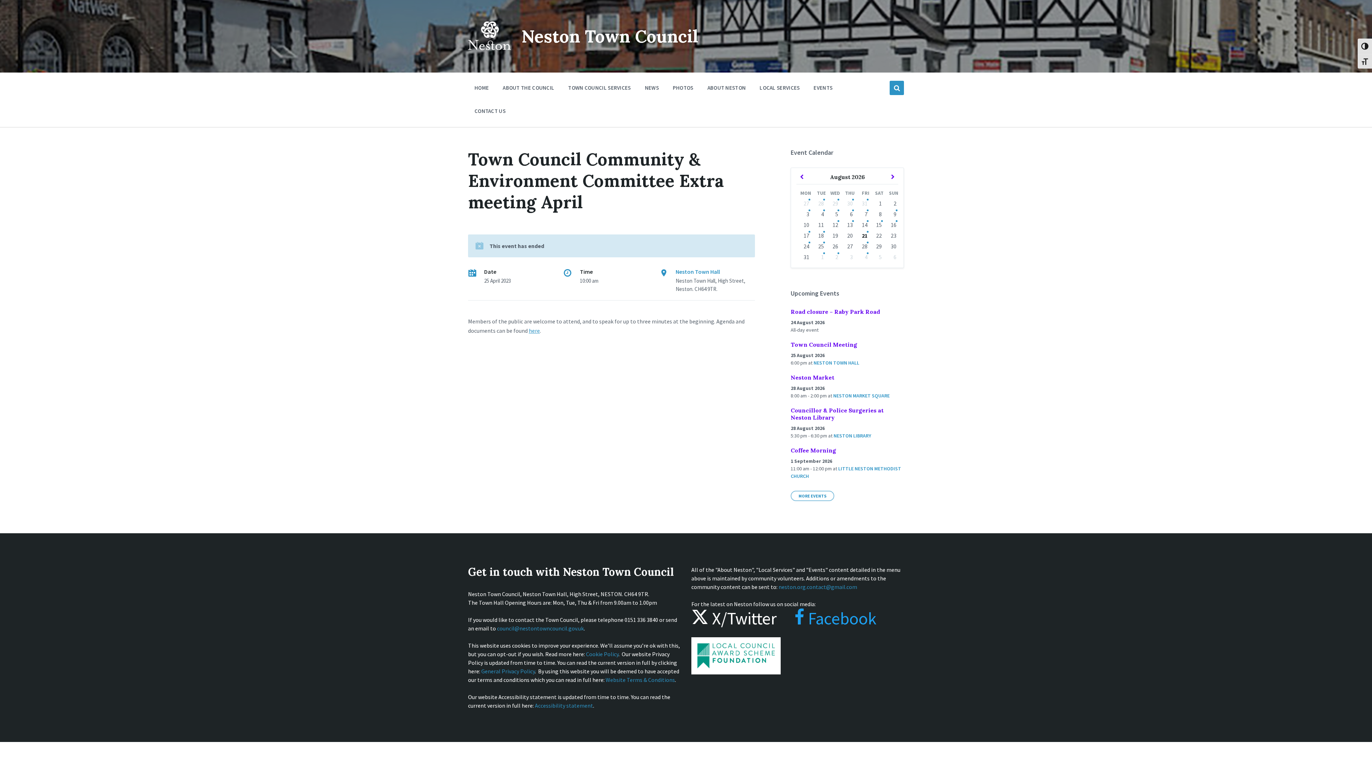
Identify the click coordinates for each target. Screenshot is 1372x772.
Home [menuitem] (481, 87)
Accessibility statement (564, 705)
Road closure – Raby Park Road (835, 311)
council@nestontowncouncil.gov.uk (540, 628)
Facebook (840, 618)
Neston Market (812, 377)
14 (865, 224)
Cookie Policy (602, 654)
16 (893, 224)
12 (835, 224)
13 (850, 224)
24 (806, 246)
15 (879, 224)
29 (835, 203)
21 (865, 235)
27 (806, 203)
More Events (812, 496)
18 (821, 235)
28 (821, 203)
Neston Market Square (861, 395)
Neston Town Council (610, 36)
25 (821, 246)
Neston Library (852, 435)
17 (806, 235)
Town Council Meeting (824, 344)
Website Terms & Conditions (640, 679)
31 (865, 203)
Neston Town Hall (698, 271)
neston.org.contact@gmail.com (818, 586)
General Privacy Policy (508, 671)
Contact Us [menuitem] (490, 111)
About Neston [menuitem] (726, 87)
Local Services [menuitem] (780, 87)
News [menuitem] (652, 87)
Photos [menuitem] (683, 87)
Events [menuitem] (823, 87)
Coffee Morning (813, 450)
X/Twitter (743, 618)
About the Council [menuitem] (528, 87)
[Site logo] (489, 55)
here (534, 330)
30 (850, 203)
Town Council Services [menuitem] (599, 87)
